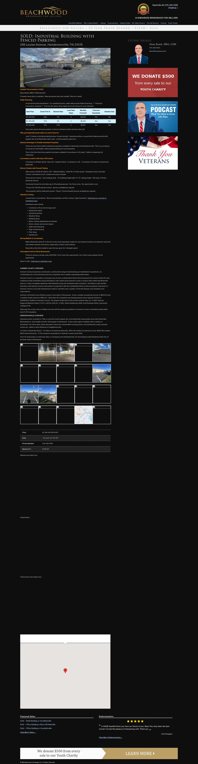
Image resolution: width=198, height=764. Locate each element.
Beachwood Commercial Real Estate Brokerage (52, 12)
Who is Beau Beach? (91, 23)
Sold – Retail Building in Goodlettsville (35, 721)
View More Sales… (28, 732)
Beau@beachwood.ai (158, 51)
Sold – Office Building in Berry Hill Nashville (37, 725)
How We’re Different (75, 23)
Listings (103, 23)
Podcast (163, 23)
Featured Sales (125, 23)
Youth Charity (173, 23)
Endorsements (113, 23)
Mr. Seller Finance (138, 23)
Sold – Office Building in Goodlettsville (36, 728)
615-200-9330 (155, 48)
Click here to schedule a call (41, 261)
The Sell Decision (153, 23)
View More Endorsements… (110, 737)
